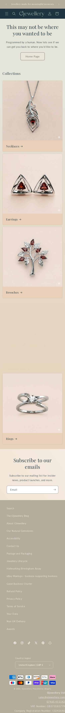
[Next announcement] (58, 4)
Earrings (12, 219)
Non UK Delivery (16, 621)
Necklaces (12, 146)
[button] (6, 13)
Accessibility (13, 538)
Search (10, 508)
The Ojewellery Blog (18, 515)
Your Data (12, 613)
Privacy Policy (14, 598)
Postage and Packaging (19, 553)
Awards (11, 629)
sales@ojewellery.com (51, 697)
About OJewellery (16, 523)
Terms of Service (16, 606)
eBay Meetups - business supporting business (32, 576)
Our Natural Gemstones (20, 530)
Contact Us (13, 546)
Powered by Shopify (42, 689)
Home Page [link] (33, 56)
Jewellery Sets (16, 369)
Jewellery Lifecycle (17, 561)
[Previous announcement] (6, 4)
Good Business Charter (19, 583)
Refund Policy (14, 591)
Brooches (12, 292)
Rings (10, 439)
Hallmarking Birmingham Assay (24, 568)
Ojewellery (27, 689)
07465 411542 (56, 701)
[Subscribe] (54, 490)
